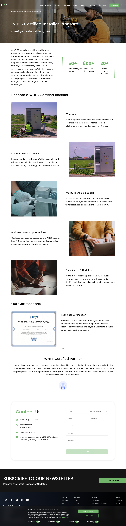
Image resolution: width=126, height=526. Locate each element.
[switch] (38, 522)
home (13, 11)
